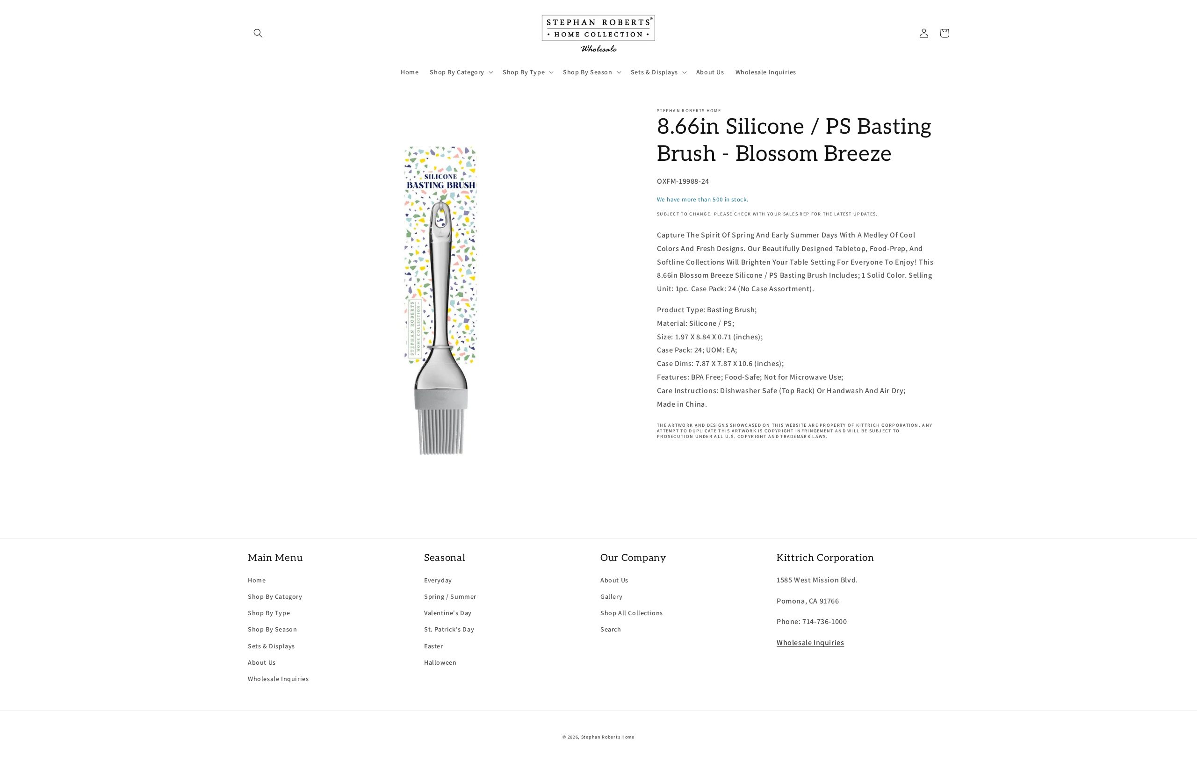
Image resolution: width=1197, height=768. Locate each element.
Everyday (438, 580)
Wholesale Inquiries (278, 679)
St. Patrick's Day (449, 629)
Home (257, 580)
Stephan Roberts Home (608, 737)
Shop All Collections (631, 613)
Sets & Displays (271, 646)
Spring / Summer (450, 596)
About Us (262, 662)
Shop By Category (275, 596)
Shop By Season (272, 629)
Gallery (611, 596)
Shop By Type (269, 613)
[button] (258, 33)
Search (610, 629)
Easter (433, 646)
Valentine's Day (448, 613)
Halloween (440, 662)
